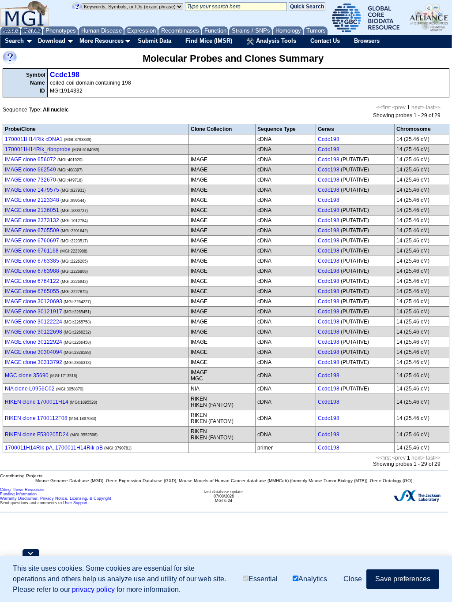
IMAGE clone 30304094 (33, 352)
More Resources (101, 40)
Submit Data (154, 40)
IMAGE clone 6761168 (32, 251)
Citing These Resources (22, 489)
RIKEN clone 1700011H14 (36, 402)
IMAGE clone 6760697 (32, 241)
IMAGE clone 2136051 (32, 210)
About (9, 30)
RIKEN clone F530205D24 (37, 434)
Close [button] (352, 579)
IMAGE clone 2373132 (32, 220)
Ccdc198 (64, 74)
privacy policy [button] (93, 589)
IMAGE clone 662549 (30, 170)
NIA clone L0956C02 (30, 389)
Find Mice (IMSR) (208, 40)
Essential (263, 579)
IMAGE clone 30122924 (33, 342)
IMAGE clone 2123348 (32, 200)
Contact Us (325, 40)
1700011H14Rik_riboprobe (38, 149)
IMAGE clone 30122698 (33, 332)
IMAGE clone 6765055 (32, 291)
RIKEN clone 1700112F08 (36, 418)
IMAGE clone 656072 (30, 159)
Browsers (367, 40)
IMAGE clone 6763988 (32, 271)
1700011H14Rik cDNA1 (34, 139)
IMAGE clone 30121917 (33, 311)
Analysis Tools (275, 40)
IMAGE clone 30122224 (33, 322)
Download (51, 40)
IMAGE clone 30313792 (33, 362)
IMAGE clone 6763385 (32, 261)
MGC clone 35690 (27, 375)
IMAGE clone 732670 (30, 180)
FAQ (37, 30)
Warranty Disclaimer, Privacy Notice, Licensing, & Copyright (55, 498)
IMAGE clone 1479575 (32, 190)
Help (24, 30)
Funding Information (18, 494)
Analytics (312, 579)
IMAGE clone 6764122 (32, 281)
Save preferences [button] (402, 579)
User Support (75, 503)
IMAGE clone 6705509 (32, 230)
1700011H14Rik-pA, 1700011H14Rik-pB (54, 448)
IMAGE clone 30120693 (33, 301)
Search (14, 40)
